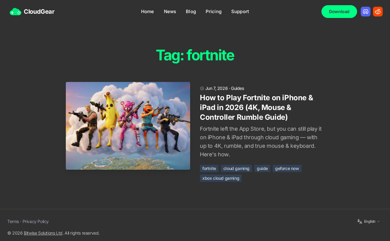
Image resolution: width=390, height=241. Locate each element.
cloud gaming (236, 168)
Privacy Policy (36, 221)
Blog (191, 11)
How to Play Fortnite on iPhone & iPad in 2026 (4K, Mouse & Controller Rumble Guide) (256, 107)
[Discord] (365, 11)
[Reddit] (378, 11)
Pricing (214, 11)
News (170, 11)
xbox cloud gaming (220, 178)
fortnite (209, 168)
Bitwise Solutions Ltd (43, 233)
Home (147, 11)
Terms (13, 221)
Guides (237, 88)
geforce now (287, 168)
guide (262, 168)
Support (240, 11)
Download (339, 11)
